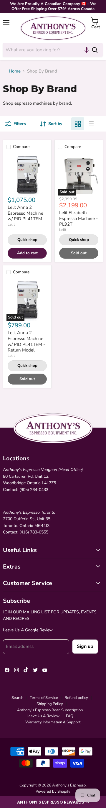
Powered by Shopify (53, 791)
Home (15, 71)
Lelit (11, 224)
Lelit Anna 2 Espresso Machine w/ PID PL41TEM (25, 213)
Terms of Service (44, 697)
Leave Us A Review (42, 716)
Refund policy (76, 697)
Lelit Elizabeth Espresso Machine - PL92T (78, 218)
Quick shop (27, 239)
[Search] (95, 50)
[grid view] (77, 123)
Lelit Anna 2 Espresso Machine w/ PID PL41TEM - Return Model (26, 341)
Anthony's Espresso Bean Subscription (50, 710)
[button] (53, 802)
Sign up (85, 646)
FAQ (69, 716)
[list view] (90, 123)
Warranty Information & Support (53, 722)
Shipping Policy (50, 704)
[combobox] (45, 50)
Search (17, 697)
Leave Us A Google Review (28, 630)
